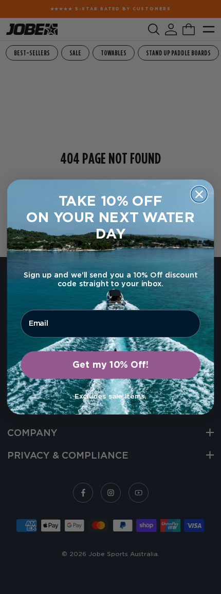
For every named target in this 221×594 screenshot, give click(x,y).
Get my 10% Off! (110, 365)
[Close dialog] (199, 194)
